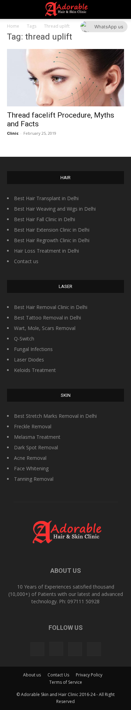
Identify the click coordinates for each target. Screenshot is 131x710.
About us (32, 675)
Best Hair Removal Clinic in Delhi (50, 307)
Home (13, 26)
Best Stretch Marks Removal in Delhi (55, 416)
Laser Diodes (29, 359)
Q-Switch (24, 338)
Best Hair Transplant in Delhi (46, 198)
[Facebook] (37, 649)
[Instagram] (56, 649)
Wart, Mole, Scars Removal (44, 328)
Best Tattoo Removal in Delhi (47, 317)
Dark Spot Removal (36, 447)
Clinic (13, 133)
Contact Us (58, 675)
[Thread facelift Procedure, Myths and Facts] (65, 77)
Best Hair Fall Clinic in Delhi (44, 219)
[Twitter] (75, 649)
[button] (121, 9)
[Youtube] (94, 649)
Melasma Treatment (37, 437)
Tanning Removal (33, 479)
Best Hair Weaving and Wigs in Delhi (55, 208)
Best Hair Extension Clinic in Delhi (51, 229)
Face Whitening (31, 468)
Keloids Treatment (35, 370)
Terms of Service (65, 682)
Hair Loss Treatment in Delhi (46, 250)
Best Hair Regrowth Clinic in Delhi (51, 240)
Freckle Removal (32, 426)
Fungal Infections (33, 349)
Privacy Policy (89, 675)
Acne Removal (30, 458)
